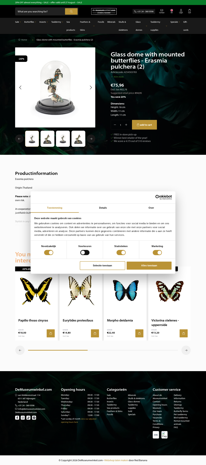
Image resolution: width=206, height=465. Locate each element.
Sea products (70, 25)
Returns (177, 401)
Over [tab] (151, 207)
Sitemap (178, 404)
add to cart (146, 124)
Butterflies (29, 21)
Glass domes (139, 25)
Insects (42, 21)
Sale (17, 21)
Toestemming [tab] (54, 207)
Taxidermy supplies (155, 25)
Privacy (156, 427)
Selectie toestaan (102, 265)
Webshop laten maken (116, 460)
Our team (157, 411)
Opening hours (160, 404)
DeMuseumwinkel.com (26, 412)
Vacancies (157, 417)
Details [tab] (103, 207)
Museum (157, 407)
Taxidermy (56, 21)
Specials (174, 21)
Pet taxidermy (180, 414)
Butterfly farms (181, 411)
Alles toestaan (149, 265)
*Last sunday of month (70, 418)
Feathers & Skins (85, 25)
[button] (20, 87)
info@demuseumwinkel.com (31, 408)
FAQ (176, 427)
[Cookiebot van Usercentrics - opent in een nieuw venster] (158, 197)
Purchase (157, 414)
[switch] (84, 252)
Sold (130, 411)
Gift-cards (185, 25)
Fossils (101, 21)
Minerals (111, 21)
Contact (156, 401)
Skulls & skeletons (123, 25)
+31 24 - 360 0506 (145, 11)
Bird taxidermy (181, 417)
